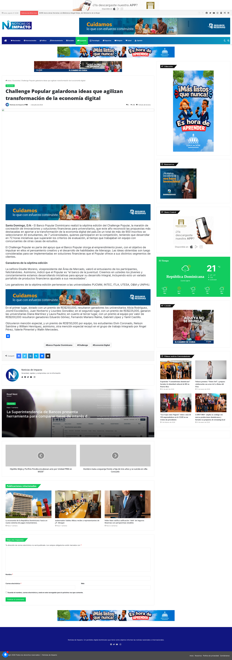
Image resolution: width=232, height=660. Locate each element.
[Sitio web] (22, 377)
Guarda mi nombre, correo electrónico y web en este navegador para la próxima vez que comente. (45, 592)
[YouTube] (31, 377)
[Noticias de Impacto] (17, 25)
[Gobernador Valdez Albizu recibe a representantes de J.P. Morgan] (78, 504)
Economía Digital (102, 345)
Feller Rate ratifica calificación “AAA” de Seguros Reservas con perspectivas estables (124, 521)
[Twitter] (28, 377)
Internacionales (30, 40)
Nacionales (16, 40)
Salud (129, 40)
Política (43, 40)
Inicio (9, 81)
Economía (82, 40)
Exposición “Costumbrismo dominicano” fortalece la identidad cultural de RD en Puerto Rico (175, 384)
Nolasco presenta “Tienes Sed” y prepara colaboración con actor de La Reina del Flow (210, 384)
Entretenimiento (57, 40)
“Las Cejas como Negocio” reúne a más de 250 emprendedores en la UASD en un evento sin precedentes (175, 417)
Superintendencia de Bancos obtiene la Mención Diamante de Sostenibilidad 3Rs (49, 413)
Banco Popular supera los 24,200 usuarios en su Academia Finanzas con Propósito (70, 13)
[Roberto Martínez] (116, 5)
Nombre (9, 574)
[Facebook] (25, 377)
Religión (119, 40)
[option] (78, 413)
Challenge (83, 345)
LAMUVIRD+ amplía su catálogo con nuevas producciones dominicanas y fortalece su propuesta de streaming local (210, 417)
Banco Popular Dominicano (59, 345)
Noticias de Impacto (17, 105)
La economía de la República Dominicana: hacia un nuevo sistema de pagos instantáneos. (26, 521)
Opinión (139, 40)
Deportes (107, 40)
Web (82, 583)
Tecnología (95, 40)
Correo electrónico (13, 583)
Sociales (71, 40)
